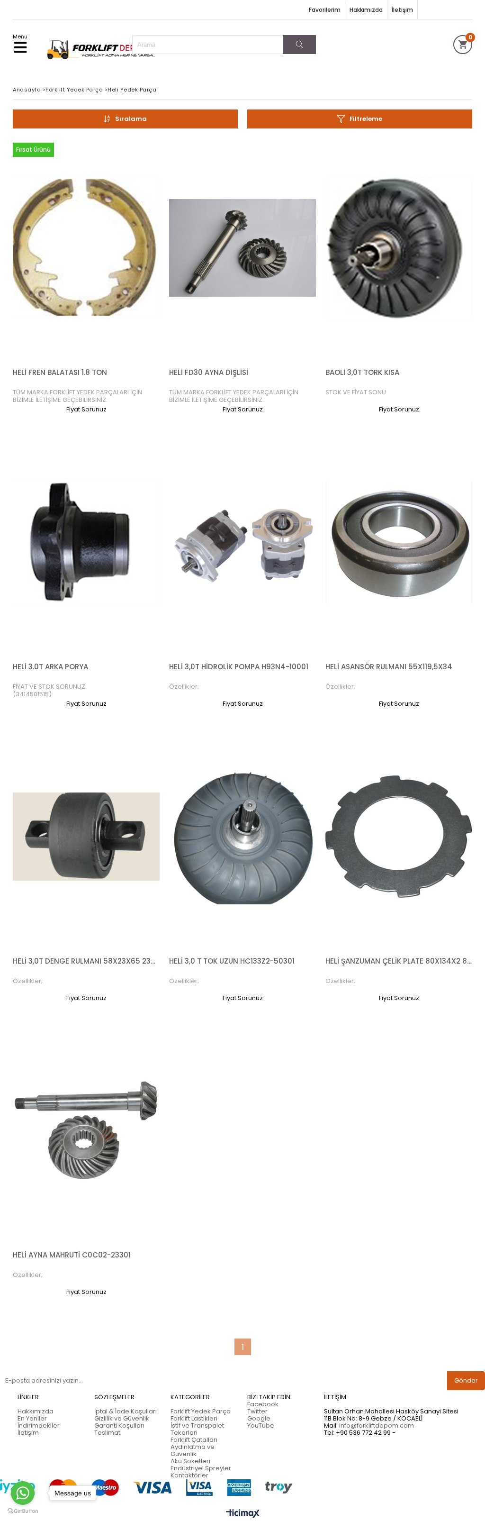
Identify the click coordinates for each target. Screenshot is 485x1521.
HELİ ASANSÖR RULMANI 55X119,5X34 (388, 667)
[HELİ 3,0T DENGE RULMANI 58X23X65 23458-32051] (86, 837)
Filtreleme (366, 118)
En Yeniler (32, 1418)
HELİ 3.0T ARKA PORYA (50, 667)
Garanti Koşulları (119, 1425)
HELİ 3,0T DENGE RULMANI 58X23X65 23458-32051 (86, 961)
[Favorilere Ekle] (86, 275)
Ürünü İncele (122, 275)
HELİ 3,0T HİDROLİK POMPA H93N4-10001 (238, 667)
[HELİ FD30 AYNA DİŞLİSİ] (242, 248)
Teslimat (107, 1432)
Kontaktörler (189, 1475)
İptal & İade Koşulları (125, 1411)
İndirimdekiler (39, 1425)
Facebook (262, 1404)
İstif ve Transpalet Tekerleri (197, 1429)
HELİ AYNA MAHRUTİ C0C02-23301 (72, 1255)
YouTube (260, 1425)
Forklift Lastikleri (194, 1418)
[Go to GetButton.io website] (23, 1511)
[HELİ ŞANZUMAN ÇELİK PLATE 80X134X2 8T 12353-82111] (398, 837)
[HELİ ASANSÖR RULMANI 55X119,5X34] (398, 542)
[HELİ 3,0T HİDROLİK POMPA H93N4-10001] (242, 542)
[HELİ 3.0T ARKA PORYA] (86, 542)
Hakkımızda (366, 10)
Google (258, 1418)
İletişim (402, 10)
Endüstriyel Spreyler (201, 1468)
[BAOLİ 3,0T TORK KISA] (398, 248)
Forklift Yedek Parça (201, 1411)
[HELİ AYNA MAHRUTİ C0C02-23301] (86, 1130)
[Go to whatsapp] (23, 1493)
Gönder (466, 1380)
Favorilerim (325, 10)
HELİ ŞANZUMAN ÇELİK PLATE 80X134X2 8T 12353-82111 (398, 961)
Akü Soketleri (190, 1461)
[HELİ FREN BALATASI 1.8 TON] (86, 248)
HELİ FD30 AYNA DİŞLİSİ (208, 372)
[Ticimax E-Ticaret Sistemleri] (243, 1514)
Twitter (257, 1411)
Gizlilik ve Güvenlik (121, 1418)
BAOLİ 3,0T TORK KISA (362, 372)
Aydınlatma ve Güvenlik (193, 1450)
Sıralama (131, 118)
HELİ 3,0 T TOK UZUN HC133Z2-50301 (232, 961)
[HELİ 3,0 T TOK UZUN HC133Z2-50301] (242, 837)
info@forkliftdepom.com (376, 1425)
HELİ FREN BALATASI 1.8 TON (60, 372)
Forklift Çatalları (194, 1439)
